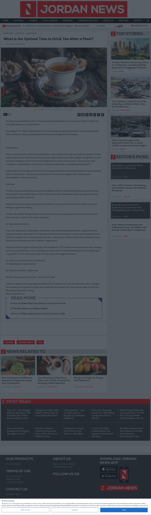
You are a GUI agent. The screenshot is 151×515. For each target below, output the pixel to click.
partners (10, 503)
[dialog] (75, 507)
